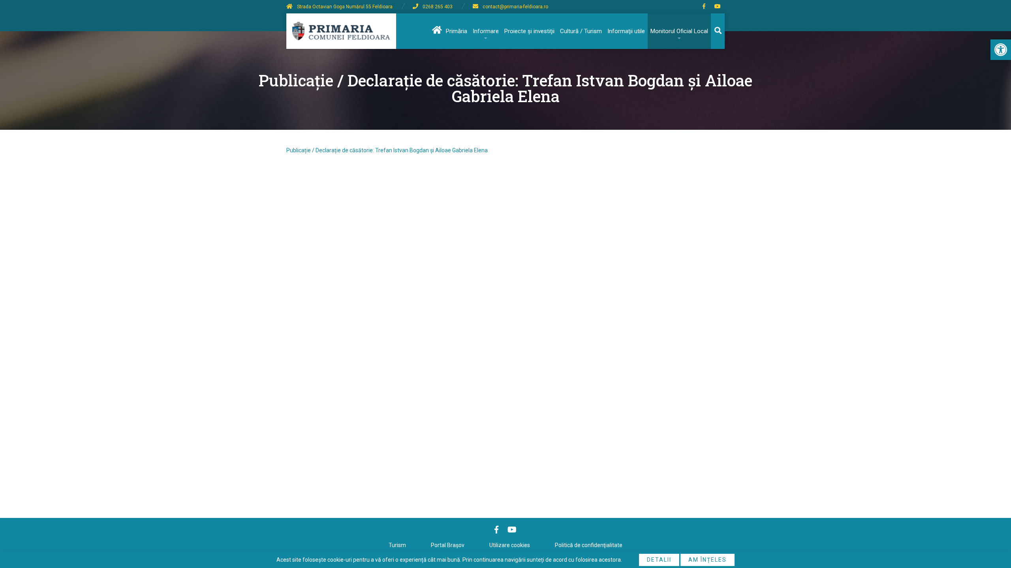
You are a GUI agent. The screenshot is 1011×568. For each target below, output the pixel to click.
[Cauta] (718, 31)
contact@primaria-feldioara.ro (515, 6)
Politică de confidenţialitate (588, 545)
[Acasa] (436, 31)
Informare (486, 31)
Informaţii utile (626, 31)
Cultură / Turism (581, 31)
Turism (397, 545)
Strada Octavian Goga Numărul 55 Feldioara (345, 6)
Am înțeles (707, 560)
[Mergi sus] (994, 529)
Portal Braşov (447, 545)
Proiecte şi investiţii (529, 31)
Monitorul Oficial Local (679, 31)
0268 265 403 (438, 6)
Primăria (456, 31)
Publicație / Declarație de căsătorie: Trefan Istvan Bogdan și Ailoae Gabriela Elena (387, 150)
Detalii (659, 560)
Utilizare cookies (509, 545)
